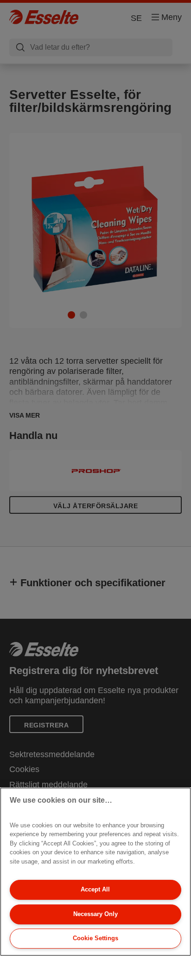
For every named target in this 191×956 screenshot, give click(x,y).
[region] (95, 871)
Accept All (95, 889)
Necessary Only (95, 913)
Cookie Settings (95, 938)
